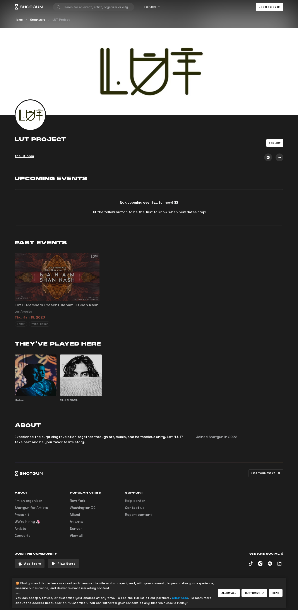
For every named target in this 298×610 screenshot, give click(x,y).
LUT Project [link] (61, 20)
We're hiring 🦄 (27, 521)
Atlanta (76, 521)
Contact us (134, 507)
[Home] (29, 7)
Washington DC (83, 507)
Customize (252, 593)
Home (19, 20)
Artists (20, 528)
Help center (135, 500)
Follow (275, 143)
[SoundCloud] (279, 157)
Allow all (228, 593)
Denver (76, 528)
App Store (32, 564)
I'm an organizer (28, 500)
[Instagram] (268, 157)
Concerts (22, 535)
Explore (150, 7)
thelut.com (24, 156)
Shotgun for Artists (31, 507)
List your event (263, 473)
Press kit (22, 514)
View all (76, 535)
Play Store (66, 564)
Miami (75, 514)
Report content (138, 514)
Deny (275, 593)
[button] (274, 143)
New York (77, 500)
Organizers (37, 20)
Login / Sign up (270, 7)
